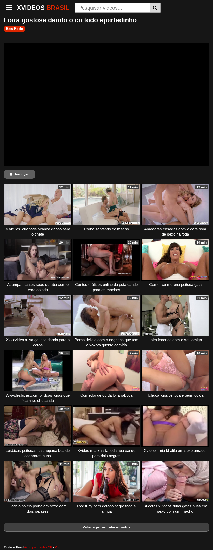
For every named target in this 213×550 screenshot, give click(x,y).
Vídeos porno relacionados (107, 527)
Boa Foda (14, 28)
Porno (59, 547)
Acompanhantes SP (38, 547)
